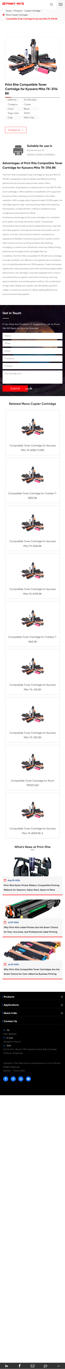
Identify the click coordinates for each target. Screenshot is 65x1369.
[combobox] (32, 366)
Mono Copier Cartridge (16, 15)
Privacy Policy (19, 1071)
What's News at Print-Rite (32, 847)
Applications (11, 1004)
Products (18, 11)
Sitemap (7, 1071)
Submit (15, 388)
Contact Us (10, 1021)
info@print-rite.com (12, 1041)
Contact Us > (15, 130)
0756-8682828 (9, 1034)
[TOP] (58, 1366)
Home (8, 11)
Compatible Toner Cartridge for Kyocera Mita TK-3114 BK (31, 19)
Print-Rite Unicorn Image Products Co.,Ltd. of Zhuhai (37, 1063)
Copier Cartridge (32, 11)
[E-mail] (32, 1366)
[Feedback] (45, 1366)
